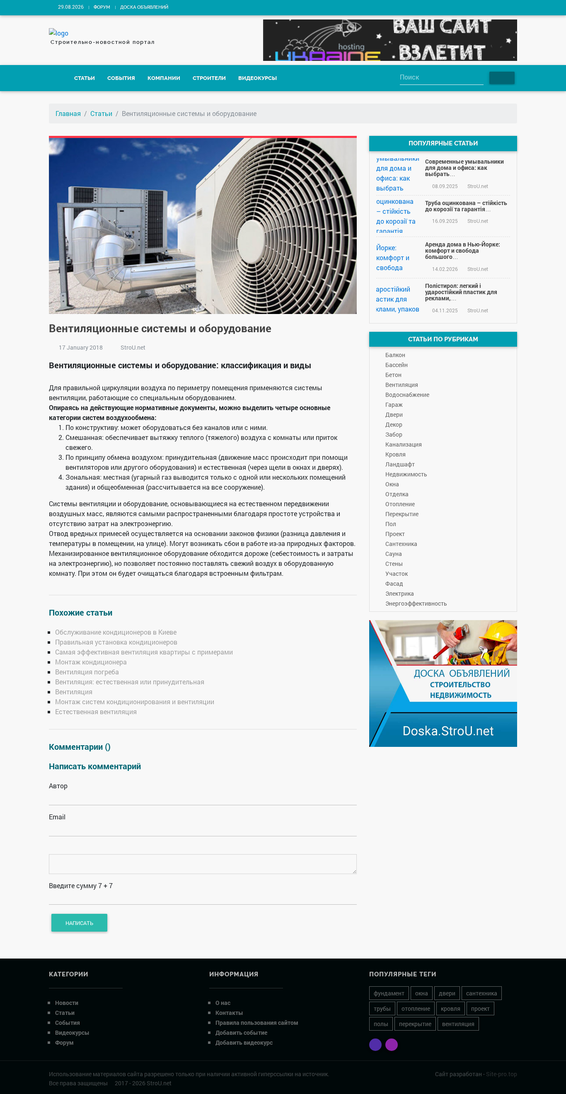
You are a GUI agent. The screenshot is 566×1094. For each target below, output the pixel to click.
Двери (394, 414)
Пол (390, 524)
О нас (222, 1003)
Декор (393, 424)
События (121, 78)
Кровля (395, 454)
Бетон (393, 375)
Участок (396, 573)
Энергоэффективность (416, 603)
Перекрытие (401, 514)
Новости (66, 1003)
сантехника (481, 993)
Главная (68, 113)
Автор (58, 785)
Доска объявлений (144, 7)
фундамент (389, 993)
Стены (394, 564)
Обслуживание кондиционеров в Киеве (116, 632)
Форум (102, 7)
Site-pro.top (501, 1074)
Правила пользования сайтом (256, 1022)
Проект (395, 534)
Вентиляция (73, 691)
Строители (209, 78)
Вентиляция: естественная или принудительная (129, 681)
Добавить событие (241, 1032)
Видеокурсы (257, 78)
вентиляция (458, 1024)
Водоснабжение (407, 394)
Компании (164, 78)
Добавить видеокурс (244, 1042)
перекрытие (415, 1024)
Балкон (395, 355)
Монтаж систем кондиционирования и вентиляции (134, 701)
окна (421, 993)
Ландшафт (400, 464)
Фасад (394, 583)
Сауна (393, 554)
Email (57, 816)
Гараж (394, 404)
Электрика (399, 593)
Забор (393, 434)
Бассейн (396, 365)
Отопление (400, 504)
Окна (392, 484)
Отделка (397, 494)
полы (381, 1024)
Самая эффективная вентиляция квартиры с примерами (144, 651)
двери (447, 993)
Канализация (403, 444)
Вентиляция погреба (87, 671)
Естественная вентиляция (96, 711)
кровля (450, 1008)
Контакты (229, 1013)
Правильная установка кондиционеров (116, 642)
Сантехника (401, 544)
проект (480, 1008)
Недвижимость (406, 474)
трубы (382, 1008)
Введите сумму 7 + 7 (81, 885)
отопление (416, 1008)
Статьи (84, 78)
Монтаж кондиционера (91, 661)
